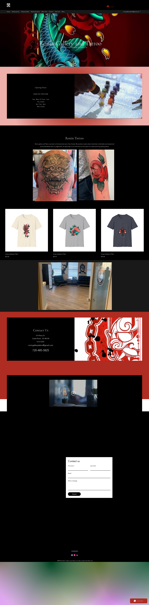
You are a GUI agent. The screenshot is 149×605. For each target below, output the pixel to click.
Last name (93, 466)
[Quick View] (26, 230)
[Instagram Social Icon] (74, 555)
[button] (75, 286)
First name (71, 466)
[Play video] (73, 393)
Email (70, 473)
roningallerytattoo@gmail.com (131, 11)
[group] (74, 233)
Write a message (72, 481)
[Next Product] (146, 230)
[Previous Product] (3, 230)
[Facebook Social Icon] (72, 555)
